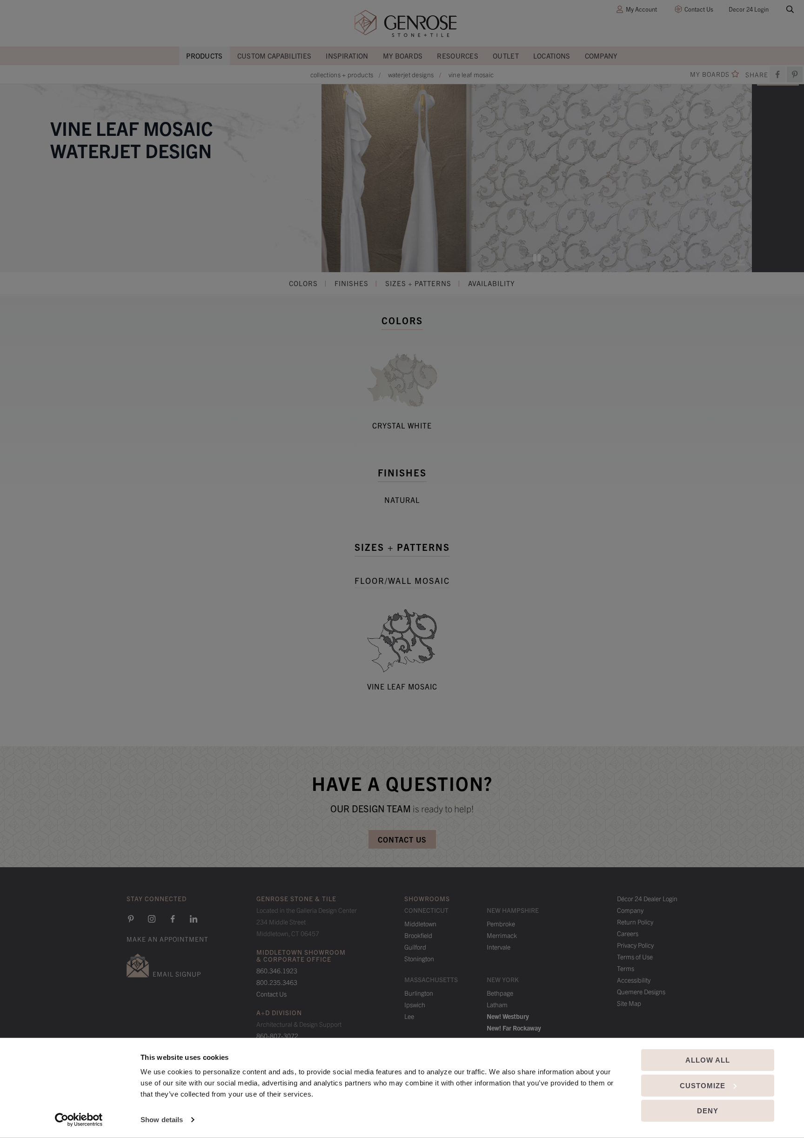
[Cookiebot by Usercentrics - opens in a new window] (79, 1120)
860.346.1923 (276, 970)
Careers (627, 933)
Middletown (420, 923)
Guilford (415, 947)
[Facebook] (777, 74)
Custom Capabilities (274, 55)
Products (204, 55)
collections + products (342, 74)
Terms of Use (635, 956)
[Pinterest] (131, 919)
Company (601, 55)
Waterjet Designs (411, 74)
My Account (641, 9)
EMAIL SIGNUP (177, 974)
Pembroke (501, 923)
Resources (457, 55)
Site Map (629, 1003)
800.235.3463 (276, 982)
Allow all (707, 1060)
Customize (702, 1085)
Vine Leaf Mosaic (471, 74)
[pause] (536, 258)
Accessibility (633, 980)
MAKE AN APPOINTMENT (167, 939)
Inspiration (347, 55)
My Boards (403, 55)
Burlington (418, 993)
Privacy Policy (635, 945)
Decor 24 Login (749, 9)
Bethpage (500, 993)
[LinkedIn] (193, 919)
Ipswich (414, 1004)
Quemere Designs (641, 991)
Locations (551, 55)
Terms (625, 968)
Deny (707, 1111)
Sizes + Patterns (418, 283)
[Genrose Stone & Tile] (406, 23)
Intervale (498, 947)
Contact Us (698, 9)
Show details (162, 1120)
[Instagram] (151, 919)
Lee (409, 1016)
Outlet (506, 55)
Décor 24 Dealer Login (647, 898)
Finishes (351, 283)
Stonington (419, 958)
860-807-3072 (277, 1035)
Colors (303, 283)
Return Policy (635, 921)
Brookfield (418, 935)
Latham (497, 1004)
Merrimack (502, 935)
